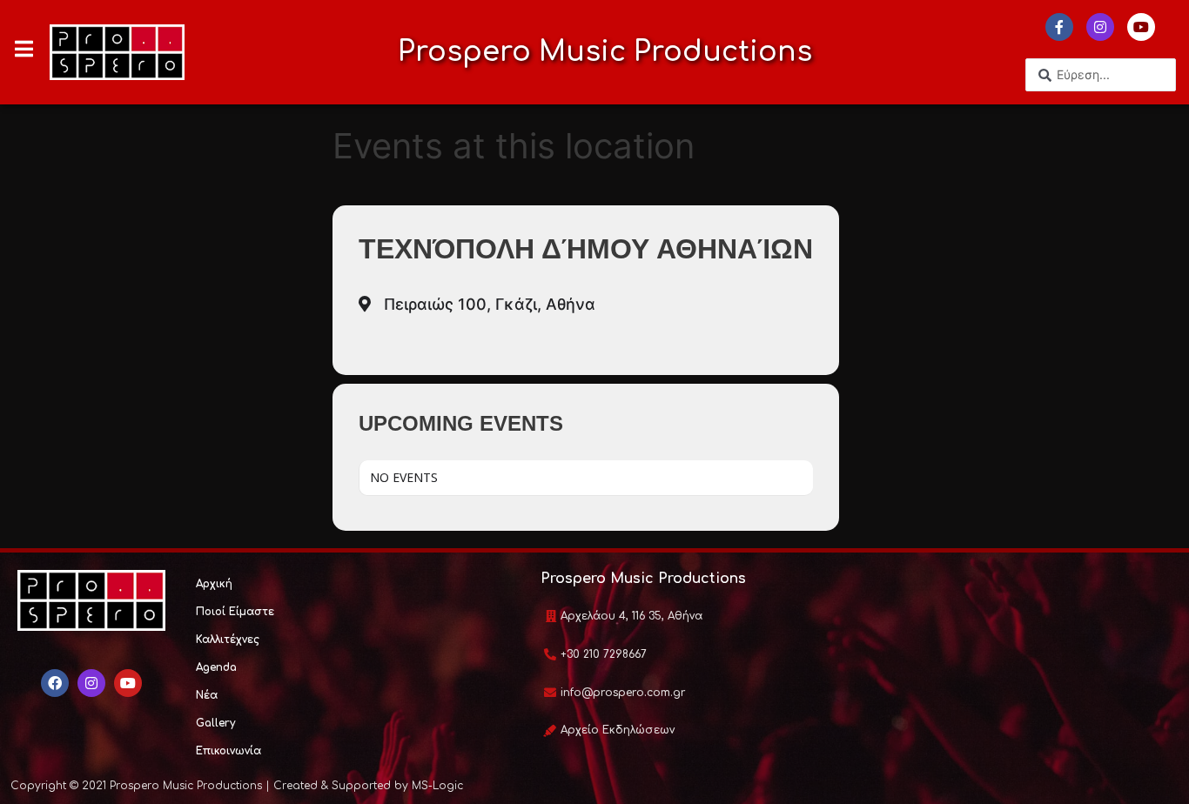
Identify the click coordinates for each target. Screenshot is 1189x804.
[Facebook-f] (1059, 27)
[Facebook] (55, 683)
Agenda (216, 667)
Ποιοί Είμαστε (235, 612)
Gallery (215, 723)
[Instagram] (1100, 27)
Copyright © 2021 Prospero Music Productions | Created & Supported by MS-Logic (236, 786)
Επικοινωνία (228, 751)
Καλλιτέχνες (227, 639)
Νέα (207, 695)
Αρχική (214, 584)
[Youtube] (1141, 27)
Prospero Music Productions (605, 52)
